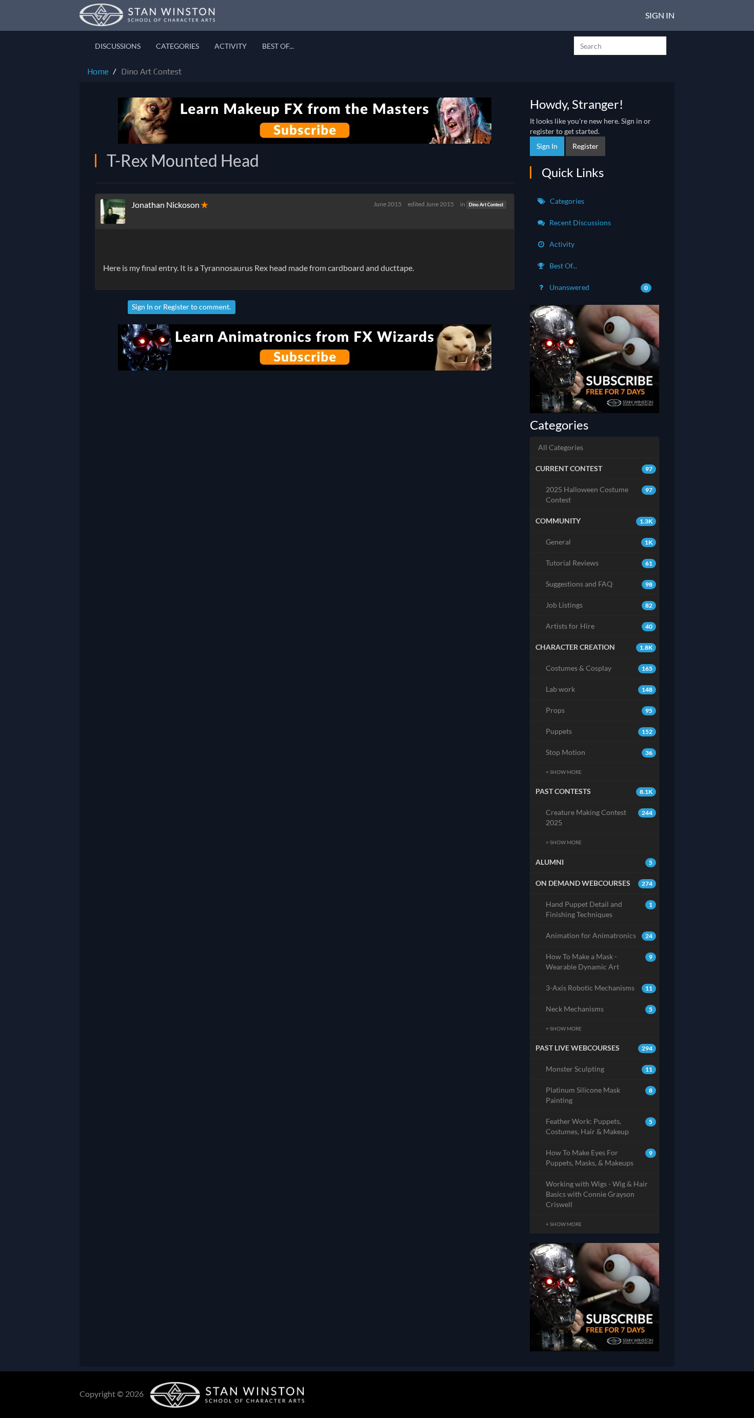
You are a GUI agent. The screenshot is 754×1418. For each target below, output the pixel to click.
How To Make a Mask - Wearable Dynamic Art (599, 961)
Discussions (118, 46)
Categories (177, 46)
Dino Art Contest (486, 204)
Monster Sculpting (599, 1068)
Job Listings (599, 604)
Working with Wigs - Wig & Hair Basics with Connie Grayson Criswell (597, 1194)
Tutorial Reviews (599, 562)
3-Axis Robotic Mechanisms (599, 987)
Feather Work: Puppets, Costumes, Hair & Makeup (599, 1126)
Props (599, 710)
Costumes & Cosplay (599, 668)
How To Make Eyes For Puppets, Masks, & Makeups (599, 1157)
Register (176, 306)
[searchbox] (620, 45)
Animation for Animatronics (599, 935)
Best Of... (278, 46)
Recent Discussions (579, 222)
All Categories (560, 447)
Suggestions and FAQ (599, 583)
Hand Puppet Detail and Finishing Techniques (599, 909)
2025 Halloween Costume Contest (599, 494)
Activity (230, 46)
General (599, 541)
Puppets (599, 731)
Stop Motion (599, 752)
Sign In (659, 15)
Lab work (599, 689)
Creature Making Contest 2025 (599, 817)
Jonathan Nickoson (165, 204)
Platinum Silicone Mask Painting (599, 1094)
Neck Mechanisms (599, 1008)
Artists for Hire (599, 625)
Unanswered (598, 287)
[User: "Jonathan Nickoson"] (116, 211)
